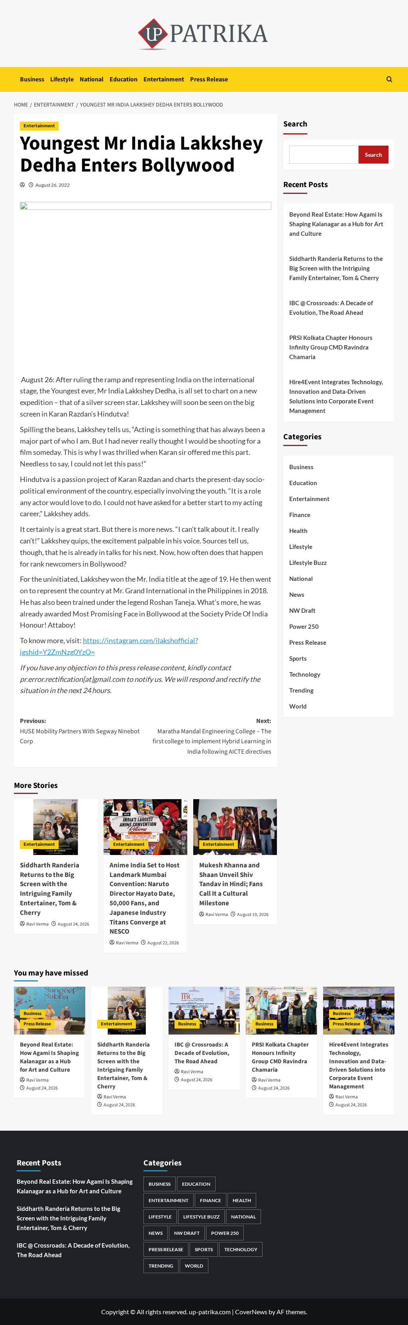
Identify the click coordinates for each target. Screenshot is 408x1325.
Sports (298, 658)
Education (123, 79)
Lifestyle (62, 79)
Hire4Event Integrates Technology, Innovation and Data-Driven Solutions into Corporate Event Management (336, 396)
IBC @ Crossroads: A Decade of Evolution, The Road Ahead (331, 307)
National (92, 79)
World (298, 706)
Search (295, 124)
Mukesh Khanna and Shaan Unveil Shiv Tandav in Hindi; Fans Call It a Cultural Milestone (231, 884)
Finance (299, 514)
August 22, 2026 (163, 943)
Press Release (209, 79)
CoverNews (251, 1311)
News (296, 594)
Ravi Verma (37, 924)
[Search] (389, 79)
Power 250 (304, 626)
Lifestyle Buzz (308, 562)
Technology (304, 674)
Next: (212, 736)
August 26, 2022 (52, 185)
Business (32, 79)
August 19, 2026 (253, 914)
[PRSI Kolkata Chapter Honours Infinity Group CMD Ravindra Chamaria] (281, 1010)
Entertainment (163, 79)
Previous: (79, 731)
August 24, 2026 (73, 924)
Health (298, 530)
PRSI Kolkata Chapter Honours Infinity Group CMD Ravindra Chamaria (331, 347)
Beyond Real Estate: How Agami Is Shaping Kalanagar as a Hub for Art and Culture (336, 224)
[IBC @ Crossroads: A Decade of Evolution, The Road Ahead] (204, 1010)
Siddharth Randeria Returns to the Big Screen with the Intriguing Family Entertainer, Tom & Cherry (49, 889)
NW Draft (302, 610)
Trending (301, 690)
